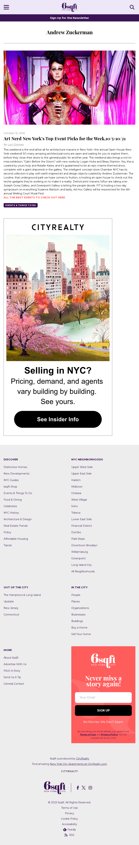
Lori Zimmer (16, 144)
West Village (79, 499)
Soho (74, 506)
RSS (71, 835)
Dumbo (76, 532)
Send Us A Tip (12, 677)
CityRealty (82, 758)
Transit (8, 545)
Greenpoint (78, 558)
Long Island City (81, 565)
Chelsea (76, 493)
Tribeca (75, 512)
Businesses (78, 614)
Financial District (81, 525)
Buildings (77, 621)
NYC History (11, 512)
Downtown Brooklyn (84, 545)
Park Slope (78, 538)
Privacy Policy (109, 734)
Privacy (69, 813)
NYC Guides (11, 480)
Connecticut (11, 614)
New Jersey (11, 608)
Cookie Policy (69, 818)
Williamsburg (79, 551)
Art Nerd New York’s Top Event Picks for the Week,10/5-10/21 (65, 138)
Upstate (9, 601)
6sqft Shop (10, 486)
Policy (7, 532)
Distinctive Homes (15, 467)
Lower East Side (81, 519)
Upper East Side (81, 473)
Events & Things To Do (20, 205)
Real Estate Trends (16, 525)
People (75, 595)
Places (75, 601)
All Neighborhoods (83, 571)
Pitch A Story (12, 670)
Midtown (77, 486)
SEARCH (132, 7)
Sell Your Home (81, 634)
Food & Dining (13, 499)
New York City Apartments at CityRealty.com (78, 764)
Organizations (80, 608)
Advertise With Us (15, 664)
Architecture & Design (18, 519)
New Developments (16, 473)
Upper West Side (82, 467)
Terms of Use (88, 734)
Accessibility (69, 824)
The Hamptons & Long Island (22, 595)
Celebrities (10, 506)
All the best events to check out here (34, 197)
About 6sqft (11, 657)
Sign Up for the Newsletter (69, 18)
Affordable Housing (16, 538)
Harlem (76, 480)
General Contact (14, 683)
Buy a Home (79, 627)
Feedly (72, 829)
